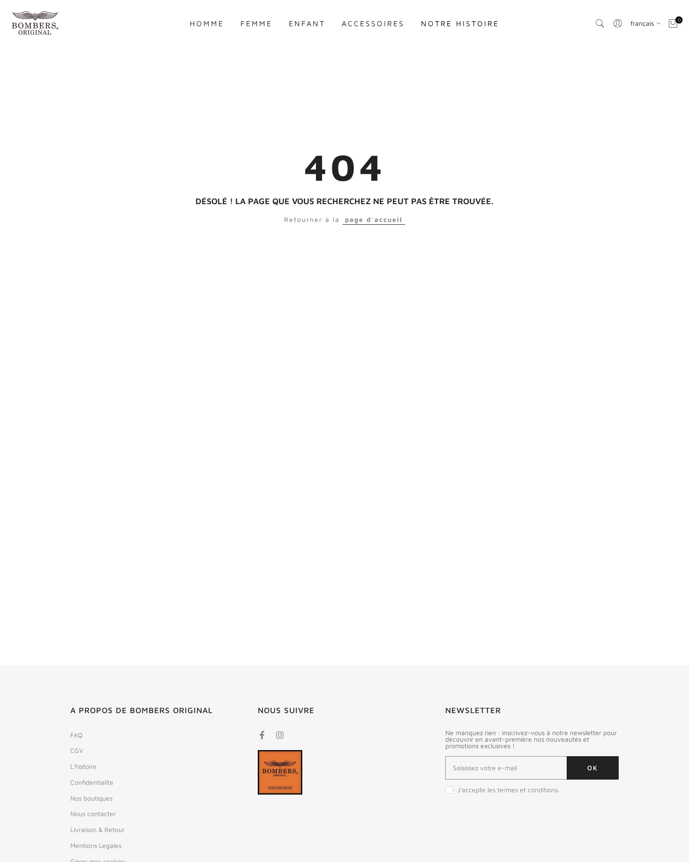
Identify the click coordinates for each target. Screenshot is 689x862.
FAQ (76, 735)
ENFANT (307, 23)
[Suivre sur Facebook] (262, 735)
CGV (76, 750)
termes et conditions (527, 790)
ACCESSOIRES (373, 23)
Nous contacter (93, 814)
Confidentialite (91, 782)
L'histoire (83, 766)
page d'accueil (374, 219)
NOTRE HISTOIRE (460, 23)
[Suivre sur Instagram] (280, 735)
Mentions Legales (95, 845)
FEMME (256, 23)
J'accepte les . (508, 790)
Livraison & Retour (97, 829)
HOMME (207, 23)
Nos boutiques (91, 798)
